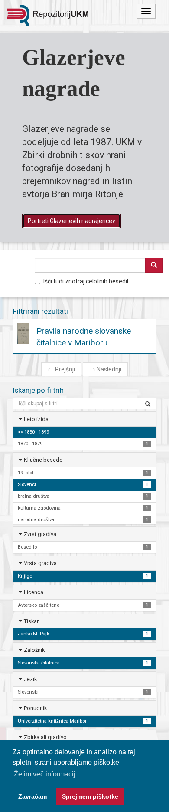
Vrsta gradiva (40, 563)
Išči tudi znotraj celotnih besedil (85, 281)
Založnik (34, 650)
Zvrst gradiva (40, 534)
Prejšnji (61, 369)
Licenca (33, 592)
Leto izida (36, 419)
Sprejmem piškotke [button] (90, 796)
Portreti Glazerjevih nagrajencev (71, 220)
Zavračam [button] (32, 796)
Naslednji (105, 369)
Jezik (30, 679)
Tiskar (31, 621)
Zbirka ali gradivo (45, 737)
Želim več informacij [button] (44, 774)
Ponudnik (35, 708)
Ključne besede (43, 460)
